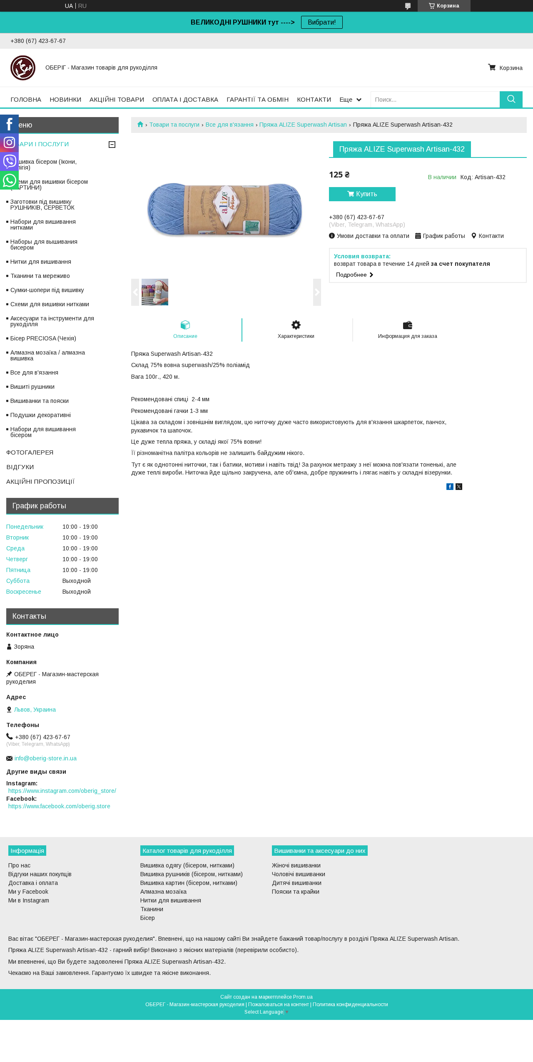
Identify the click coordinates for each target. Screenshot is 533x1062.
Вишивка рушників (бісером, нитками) (191, 874)
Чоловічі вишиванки (298, 874)
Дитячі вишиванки (296, 883)
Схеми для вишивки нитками (49, 304)
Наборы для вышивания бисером (43, 244)
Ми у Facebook (28, 891)
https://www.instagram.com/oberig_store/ (62, 790)
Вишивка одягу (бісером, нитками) (187, 865)
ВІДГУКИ (20, 466)
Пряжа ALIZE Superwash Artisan (303, 124)
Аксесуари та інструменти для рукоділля (52, 321)
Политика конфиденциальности (350, 1004)
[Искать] (511, 99)
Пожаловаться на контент (278, 1004)
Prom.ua (303, 997)
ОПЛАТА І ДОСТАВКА (185, 99)
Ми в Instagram (28, 900)
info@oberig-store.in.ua (46, 758)
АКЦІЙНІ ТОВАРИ (117, 99)
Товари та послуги (174, 124)
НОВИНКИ (65, 99)
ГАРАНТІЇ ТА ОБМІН (258, 99)
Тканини (151, 909)
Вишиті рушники (32, 386)
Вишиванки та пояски (39, 400)
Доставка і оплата (33, 883)
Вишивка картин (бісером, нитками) (188, 883)
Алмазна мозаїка (163, 891)
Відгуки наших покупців (40, 874)
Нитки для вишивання (40, 261)
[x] (459, 488)
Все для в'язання (230, 124)
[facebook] (449, 488)
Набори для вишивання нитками (43, 224)
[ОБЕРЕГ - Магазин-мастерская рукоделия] (22, 67)
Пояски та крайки (295, 891)
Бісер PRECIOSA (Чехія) (43, 338)
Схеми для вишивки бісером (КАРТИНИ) (49, 184)
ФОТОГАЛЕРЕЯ (29, 452)
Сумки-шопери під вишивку (47, 290)
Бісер (147, 918)
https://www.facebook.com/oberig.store (59, 806)
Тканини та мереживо (40, 275)
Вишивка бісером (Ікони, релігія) (43, 164)
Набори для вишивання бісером (43, 432)
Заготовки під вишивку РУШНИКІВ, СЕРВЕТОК (42, 204)
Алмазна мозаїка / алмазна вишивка (47, 355)
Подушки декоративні (40, 415)
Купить (366, 193)
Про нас (19, 865)
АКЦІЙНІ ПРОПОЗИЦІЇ (40, 481)
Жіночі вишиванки (296, 865)
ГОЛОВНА (25, 99)
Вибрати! (322, 22)
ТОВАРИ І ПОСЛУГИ (37, 143)
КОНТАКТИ (314, 99)
